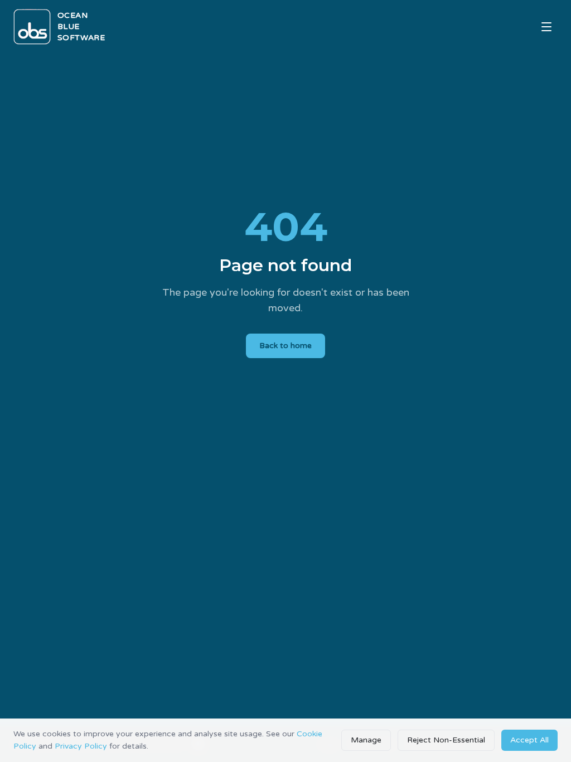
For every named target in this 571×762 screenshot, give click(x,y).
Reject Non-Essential (446, 740)
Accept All (529, 740)
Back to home (285, 345)
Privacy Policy (81, 746)
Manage (366, 740)
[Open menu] (546, 27)
